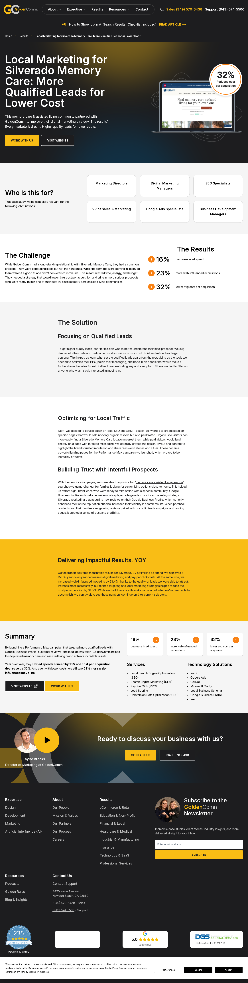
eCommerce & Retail (115, 807)
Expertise (13, 799)
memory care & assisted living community (43, 116)
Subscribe (199, 854)
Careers (58, 839)
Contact (141, 9)
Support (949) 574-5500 (224, 9)
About (57, 799)
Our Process (61, 831)
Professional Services (116, 863)
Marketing (12, 823)
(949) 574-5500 (63, 910)
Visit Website (57, 140)
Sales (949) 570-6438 (184, 9)
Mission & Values (65, 815)
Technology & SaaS (114, 855)
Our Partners (61, 823)
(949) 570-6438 (177, 755)
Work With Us (22, 140)
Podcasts (12, 884)
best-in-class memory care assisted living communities (87, 282)
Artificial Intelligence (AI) (23, 831)
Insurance (107, 847)
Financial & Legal (112, 823)
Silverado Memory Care (95, 264)
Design (10, 807)
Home (8, 36)
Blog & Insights (16, 899)
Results (97, 9)
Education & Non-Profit (117, 815)
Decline (198, 970)
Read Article (170, 24)
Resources (14, 876)
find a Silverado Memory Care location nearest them (107, 439)
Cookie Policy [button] (111, 968)
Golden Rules (15, 891)
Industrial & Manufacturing (119, 839)
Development (15, 815)
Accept (228, 970)
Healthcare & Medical (116, 831)
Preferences (168, 970)
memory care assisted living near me (159, 482)
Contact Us (140, 755)
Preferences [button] (43, 972)
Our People (60, 807)
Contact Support (64, 884)
